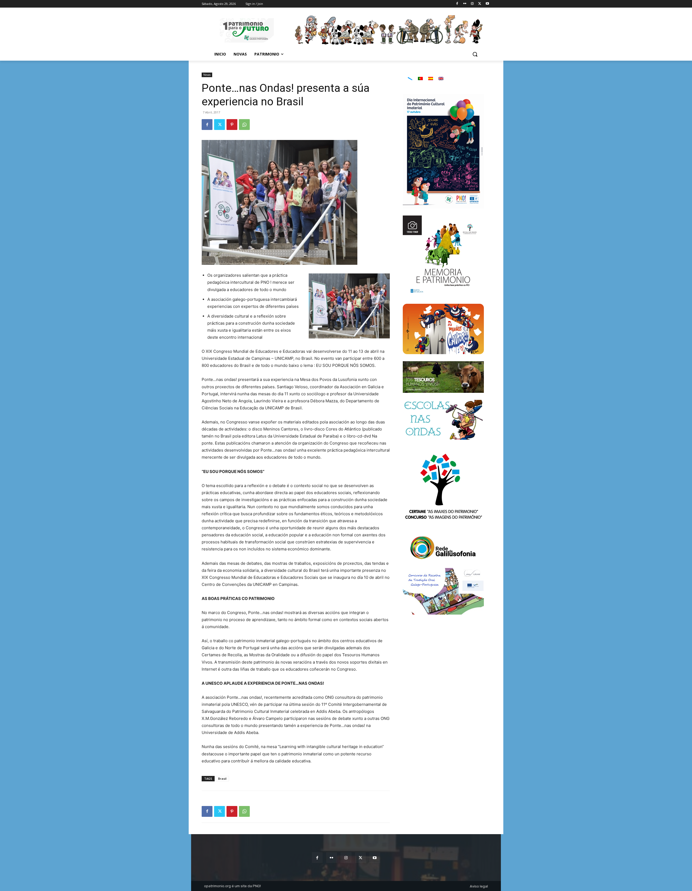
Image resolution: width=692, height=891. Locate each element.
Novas (207, 75)
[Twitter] (480, 4)
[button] (474, 54)
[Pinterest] (232, 124)
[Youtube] (487, 4)
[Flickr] (465, 4)
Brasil (222, 778)
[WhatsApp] (244, 124)
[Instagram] (472, 4)
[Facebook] (457, 4)
